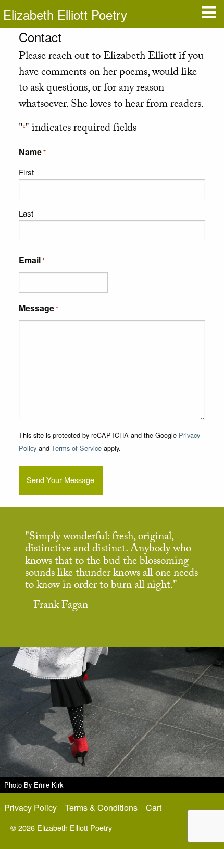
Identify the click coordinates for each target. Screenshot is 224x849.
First (26, 172)
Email (32, 260)
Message (38, 308)
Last (26, 213)
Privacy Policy (30, 808)
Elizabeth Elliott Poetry (65, 14)
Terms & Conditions (101, 808)
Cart (153, 808)
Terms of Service (77, 448)
